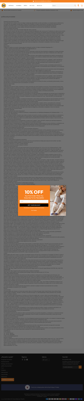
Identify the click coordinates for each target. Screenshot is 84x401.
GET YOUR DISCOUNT (34, 205)
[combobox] (63, 5)
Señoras (11, 5)
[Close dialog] (64, 187)
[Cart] (82, 5)
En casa (32, 5)
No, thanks (34, 210)
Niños (25, 5)
